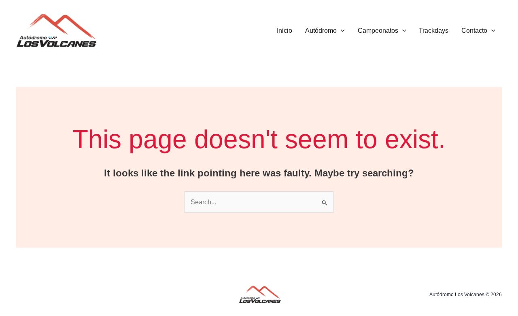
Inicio (284, 30)
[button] (341, 31)
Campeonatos (378, 30)
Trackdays (433, 30)
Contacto (474, 30)
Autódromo (321, 30)
